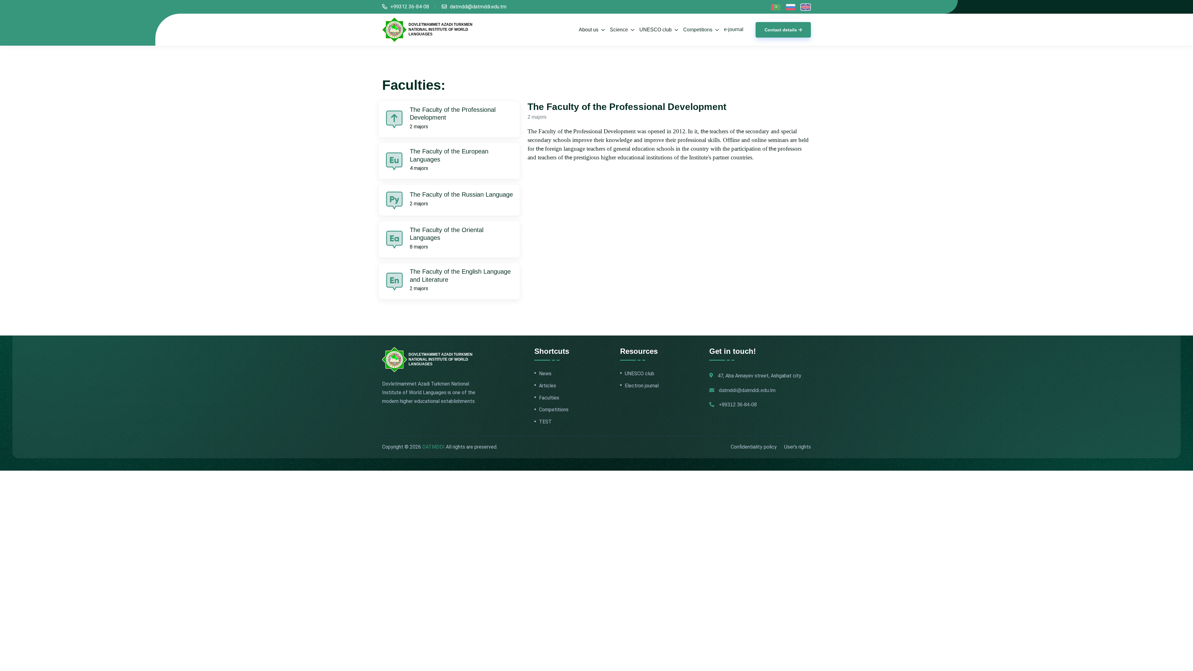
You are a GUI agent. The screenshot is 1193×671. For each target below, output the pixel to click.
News (545, 374)
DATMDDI (433, 447)
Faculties (549, 398)
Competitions (698, 29)
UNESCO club (639, 374)
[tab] (449, 119)
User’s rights (797, 447)
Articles (547, 386)
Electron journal (642, 386)
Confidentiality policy (754, 447)
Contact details (781, 29)
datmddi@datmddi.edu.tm (478, 7)
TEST (545, 422)
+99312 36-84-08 (409, 7)
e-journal (733, 29)
